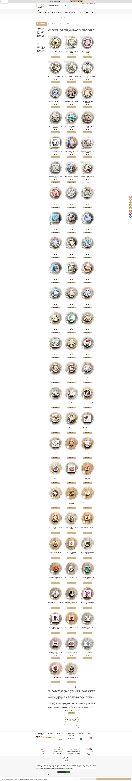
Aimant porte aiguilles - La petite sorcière (87, 603)
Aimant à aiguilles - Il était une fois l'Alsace (55, 378)
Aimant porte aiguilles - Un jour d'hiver (55, 101)
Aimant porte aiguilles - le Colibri (71, 402)
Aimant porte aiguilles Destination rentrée (71, 528)
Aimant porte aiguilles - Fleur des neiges (55, 177)
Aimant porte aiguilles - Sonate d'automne (87, 102)
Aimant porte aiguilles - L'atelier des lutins (55, 428)
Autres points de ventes (58, 749)
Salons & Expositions (58, 751)
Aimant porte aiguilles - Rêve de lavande (87, 302)
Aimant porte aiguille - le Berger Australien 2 (87, 403)
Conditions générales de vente (57, 774)
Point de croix (73, 747)
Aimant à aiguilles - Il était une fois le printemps (87, 453)
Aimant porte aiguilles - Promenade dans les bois (71, 503)
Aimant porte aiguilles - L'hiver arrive (71, 176)
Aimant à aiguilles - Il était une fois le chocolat (71, 252)
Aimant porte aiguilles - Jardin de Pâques (71, 327)
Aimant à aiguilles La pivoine (71, 652)
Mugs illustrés (70, 753)
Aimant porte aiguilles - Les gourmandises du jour (55, 453)
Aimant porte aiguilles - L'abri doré (55, 51)
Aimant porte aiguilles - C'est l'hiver (87, 251)
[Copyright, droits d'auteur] (130, 211)
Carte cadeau (77, 753)
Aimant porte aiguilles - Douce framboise (87, 52)
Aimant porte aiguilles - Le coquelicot (87, 427)
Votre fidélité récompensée (77, 1)
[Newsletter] (130, 208)
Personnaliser (88, 778)
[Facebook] (130, 216)
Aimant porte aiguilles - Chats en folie (55, 76)
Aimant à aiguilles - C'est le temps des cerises (71, 227)
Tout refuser (105, 778)
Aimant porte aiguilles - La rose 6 (71, 477)
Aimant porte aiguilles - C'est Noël (71, 101)
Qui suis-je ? (58, 747)
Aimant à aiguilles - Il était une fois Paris (87, 202)
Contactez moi (71, 712)
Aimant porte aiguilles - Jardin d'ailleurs (87, 227)
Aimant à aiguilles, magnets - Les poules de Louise (55, 628)
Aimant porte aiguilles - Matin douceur (87, 327)
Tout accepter (122, 778)
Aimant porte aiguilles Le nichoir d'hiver (71, 553)
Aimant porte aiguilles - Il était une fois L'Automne (71, 453)
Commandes (43, 749)
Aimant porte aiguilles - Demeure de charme (55, 252)
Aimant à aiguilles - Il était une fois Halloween (71, 378)
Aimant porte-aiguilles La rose (55, 677)
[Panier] (130, 199)
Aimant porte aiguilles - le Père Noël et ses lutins (87, 478)
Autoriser (67, 771)
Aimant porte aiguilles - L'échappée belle (71, 127)
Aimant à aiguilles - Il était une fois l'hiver (55, 528)
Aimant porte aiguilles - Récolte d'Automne (87, 277)
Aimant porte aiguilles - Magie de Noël (87, 177)
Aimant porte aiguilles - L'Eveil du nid (71, 76)
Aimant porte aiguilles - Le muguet (55, 326)
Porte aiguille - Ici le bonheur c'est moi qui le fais (87, 77)
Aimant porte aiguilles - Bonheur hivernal (55, 352)
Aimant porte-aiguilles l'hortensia (87, 652)
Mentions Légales (46, 774)
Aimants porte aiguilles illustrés (73, 751)
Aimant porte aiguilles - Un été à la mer (55, 227)
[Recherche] (130, 205)
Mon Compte (86, 774)
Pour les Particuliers (89, 747)
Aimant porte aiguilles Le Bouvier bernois (71, 603)
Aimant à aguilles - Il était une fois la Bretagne (55, 302)
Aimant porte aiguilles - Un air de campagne (55, 127)
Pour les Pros (89, 748)
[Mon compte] (130, 197)
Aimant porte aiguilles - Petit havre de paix (71, 302)
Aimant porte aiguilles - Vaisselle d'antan (87, 378)
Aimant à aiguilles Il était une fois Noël (55, 502)
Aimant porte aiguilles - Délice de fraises (87, 127)
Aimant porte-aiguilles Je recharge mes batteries (55, 653)
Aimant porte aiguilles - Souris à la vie (87, 502)
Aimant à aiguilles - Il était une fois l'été (71, 428)
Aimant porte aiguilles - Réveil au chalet (87, 152)
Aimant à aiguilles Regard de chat (71, 677)
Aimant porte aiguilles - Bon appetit (87, 527)
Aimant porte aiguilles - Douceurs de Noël (71, 277)
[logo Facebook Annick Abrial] (81, 738)
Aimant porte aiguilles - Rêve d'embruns (55, 403)
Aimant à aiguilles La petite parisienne (55, 602)
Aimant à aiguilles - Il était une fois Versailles (71, 52)
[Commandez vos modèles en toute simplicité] (130, 202)
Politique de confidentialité (69, 774)
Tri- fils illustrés (74, 749)
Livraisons (43, 753)
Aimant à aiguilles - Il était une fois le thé (71, 152)
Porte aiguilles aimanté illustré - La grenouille (87, 578)
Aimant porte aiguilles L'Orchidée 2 (71, 577)
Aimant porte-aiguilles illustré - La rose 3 (55, 578)
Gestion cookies (79, 774)
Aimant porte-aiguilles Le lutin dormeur (87, 628)
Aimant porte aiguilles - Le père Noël (71, 627)
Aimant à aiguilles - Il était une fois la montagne (71, 352)
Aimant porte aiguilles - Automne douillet (55, 202)
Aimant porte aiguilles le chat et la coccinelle (87, 553)
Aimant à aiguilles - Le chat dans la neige (55, 478)
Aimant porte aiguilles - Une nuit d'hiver (56, 277)
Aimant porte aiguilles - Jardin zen (55, 151)
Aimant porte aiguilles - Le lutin (87, 352)
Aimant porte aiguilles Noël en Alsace (55, 552)
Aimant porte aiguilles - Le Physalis (71, 201)
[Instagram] (130, 213)
